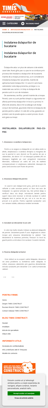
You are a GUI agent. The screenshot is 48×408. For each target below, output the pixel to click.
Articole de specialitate (20, 30)
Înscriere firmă (32, 23)
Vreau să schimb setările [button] (24, 398)
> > (13, 277)
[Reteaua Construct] (18, 373)
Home (4, 30)
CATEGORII (12, 23)
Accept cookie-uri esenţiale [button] (23, 393)
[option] (24, 17)
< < (4, 277)
